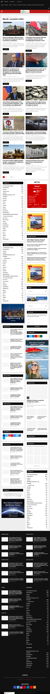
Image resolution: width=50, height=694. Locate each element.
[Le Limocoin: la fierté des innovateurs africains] (42, 412)
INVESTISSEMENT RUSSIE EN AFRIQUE (10, 214)
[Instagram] (42, 8)
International (5, 210)
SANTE (4, 228)
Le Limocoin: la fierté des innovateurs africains (42, 417)
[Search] (46, 291)
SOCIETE (4, 230)
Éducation (5, 198)
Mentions (6, 4)
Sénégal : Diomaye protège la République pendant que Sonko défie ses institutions (16, 340)
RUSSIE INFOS (5, 225)
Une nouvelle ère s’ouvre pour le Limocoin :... (30, 417)
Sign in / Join (19, 1)
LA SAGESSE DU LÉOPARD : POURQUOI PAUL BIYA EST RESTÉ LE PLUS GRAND (16, 347)
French (7, 692)
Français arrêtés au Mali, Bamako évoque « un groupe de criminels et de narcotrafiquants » (13, 162)
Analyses (4, 189)
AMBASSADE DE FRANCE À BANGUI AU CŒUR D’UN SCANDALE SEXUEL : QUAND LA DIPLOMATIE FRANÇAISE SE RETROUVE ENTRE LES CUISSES (16, 366)
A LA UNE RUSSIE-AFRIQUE (7, 22)
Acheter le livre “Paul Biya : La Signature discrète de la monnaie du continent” (31, 4)
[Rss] (48, 8)
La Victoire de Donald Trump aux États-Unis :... (42, 429)
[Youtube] (47, 8)
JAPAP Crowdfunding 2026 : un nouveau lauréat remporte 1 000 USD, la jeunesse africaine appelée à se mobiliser (16, 356)
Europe (4, 263)
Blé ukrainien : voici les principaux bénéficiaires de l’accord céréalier (36, 132)
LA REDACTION (6, 76)
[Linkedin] (45, 8)
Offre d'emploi (6, 219)
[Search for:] (37, 291)
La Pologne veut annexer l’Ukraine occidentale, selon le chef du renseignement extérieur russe (36, 39)
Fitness (4, 207)
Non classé (5, 217)
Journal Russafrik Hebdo (8, 216)
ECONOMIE (5, 196)
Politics (4, 221)
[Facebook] (14, 687)
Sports (4, 233)
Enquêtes (4, 200)
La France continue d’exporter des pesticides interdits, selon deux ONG (13, 132)
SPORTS (4, 235)
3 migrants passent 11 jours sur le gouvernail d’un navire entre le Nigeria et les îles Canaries (36, 70)
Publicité (2, 4)
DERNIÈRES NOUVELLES (7, 194)
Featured (4, 205)
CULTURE (4, 193)
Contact (10, 4)
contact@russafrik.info (27, 679)
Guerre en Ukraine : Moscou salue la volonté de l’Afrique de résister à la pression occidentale (13, 39)
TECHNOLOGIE (5, 239)
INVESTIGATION (6, 212)
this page (19, 495)
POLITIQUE (28, 22)
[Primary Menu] (1, 11)
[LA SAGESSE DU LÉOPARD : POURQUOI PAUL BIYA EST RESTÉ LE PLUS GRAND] (6, 348)
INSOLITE (4, 209)
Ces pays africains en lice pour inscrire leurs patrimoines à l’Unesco (35, 162)
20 (11, 177)
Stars (4, 237)
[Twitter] (41, 8)
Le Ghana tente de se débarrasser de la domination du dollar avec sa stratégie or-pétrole (36, 103)
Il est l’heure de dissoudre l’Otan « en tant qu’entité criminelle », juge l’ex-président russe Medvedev (13, 103)
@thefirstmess (37, 466)
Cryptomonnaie (6, 191)
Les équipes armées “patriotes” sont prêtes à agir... (31, 429)
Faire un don (15, 4)
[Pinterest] (44, 8)
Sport (4, 232)
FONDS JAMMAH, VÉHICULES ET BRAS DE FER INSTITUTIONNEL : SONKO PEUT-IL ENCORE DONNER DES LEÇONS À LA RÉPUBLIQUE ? (16, 332)
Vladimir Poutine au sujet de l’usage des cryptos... (35, 401)
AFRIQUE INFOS (6, 145)
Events (4, 203)
